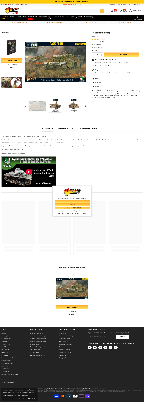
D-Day (134, 91)
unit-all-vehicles (129, 95)
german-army (122, 93)
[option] (55, 62)
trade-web (119, 95)
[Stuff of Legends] (11, 47)
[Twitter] (116, 347)
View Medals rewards (123, 62)
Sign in (134, 11)
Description (47, 129)
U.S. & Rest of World (134, 5)
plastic (96, 95)
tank (113, 95)
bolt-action (127, 91)
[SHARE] (141, 55)
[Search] (67, 11)
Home (3, 27)
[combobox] (65, 11)
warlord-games (111, 97)
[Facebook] (90, 347)
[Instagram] (95, 347)
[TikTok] (105, 347)
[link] (11, 82)
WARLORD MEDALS (137, 19)
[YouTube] (110, 347)
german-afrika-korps (110, 93)
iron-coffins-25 (132, 93)
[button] (25, 106)
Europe (124, 5)
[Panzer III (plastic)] (72, 288)
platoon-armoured (105, 95)
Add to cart (11, 60)
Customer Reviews (88, 129)
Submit (123, 337)
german (100, 93)
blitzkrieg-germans (117, 91)
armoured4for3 (105, 91)
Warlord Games (103, 42)
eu (96, 93)
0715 (98, 91)
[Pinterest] (100, 347)
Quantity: (95, 51)
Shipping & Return (66, 129)
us (105, 97)
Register (140, 10)
